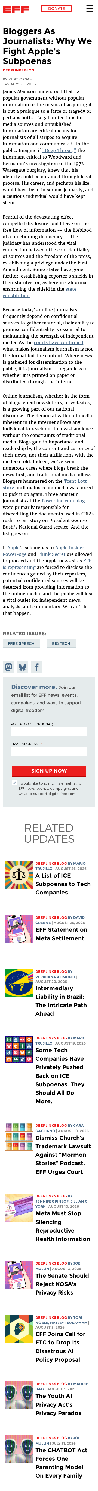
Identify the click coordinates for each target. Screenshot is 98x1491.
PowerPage (15, 554)
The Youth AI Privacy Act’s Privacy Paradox (58, 1404)
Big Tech (61, 643)
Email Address (24, 743)
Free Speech (21, 643)
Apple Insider (69, 547)
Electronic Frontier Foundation (17, 9)
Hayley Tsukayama (68, 1323)
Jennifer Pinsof (52, 1201)
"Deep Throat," (59, 150)
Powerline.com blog (63, 500)
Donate (56, 8)
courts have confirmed (58, 342)
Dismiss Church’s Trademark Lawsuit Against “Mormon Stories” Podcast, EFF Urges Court (63, 1154)
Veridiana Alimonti (55, 977)
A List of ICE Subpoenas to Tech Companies (63, 884)
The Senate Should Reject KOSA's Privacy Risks (62, 1284)
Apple (13, 547)
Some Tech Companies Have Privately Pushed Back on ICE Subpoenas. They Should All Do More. (59, 1076)
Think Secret (52, 554)
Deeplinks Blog (51, 863)
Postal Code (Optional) (32, 724)
